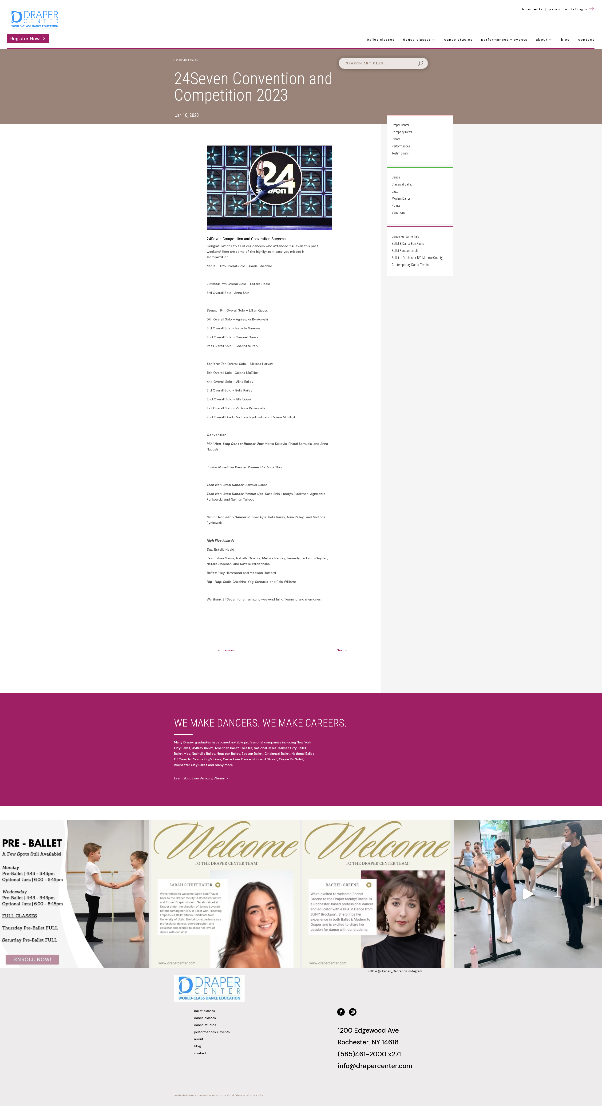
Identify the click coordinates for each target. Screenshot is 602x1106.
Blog (565, 40)
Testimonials (400, 153)
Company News (402, 132)
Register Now (25, 39)
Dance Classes (417, 40)
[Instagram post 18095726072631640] (528, 894)
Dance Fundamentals (405, 236)
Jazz (395, 191)
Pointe (396, 205)
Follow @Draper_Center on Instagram (395, 971)
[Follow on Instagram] (352, 1012)
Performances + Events (504, 40)
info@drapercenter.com (375, 1066)
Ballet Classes (381, 40)
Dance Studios (458, 40)
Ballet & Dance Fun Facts (408, 243)
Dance (396, 177)
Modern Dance (401, 198)
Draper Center (400, 125)
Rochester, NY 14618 (368, 1042)
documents (532, 9)
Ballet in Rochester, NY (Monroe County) (418, 258)
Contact (586, 40)
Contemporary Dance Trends (410, 265)
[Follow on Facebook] (341, 1012)
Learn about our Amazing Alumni (199, 778)
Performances (401, 146)
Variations (398, 212)
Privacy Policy (256, 1095)
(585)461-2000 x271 (369, 1054)
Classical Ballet (402, 184)
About (542, 40)
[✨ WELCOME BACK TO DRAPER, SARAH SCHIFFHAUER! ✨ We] (225, 894)
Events (396, 139)
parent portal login (572, 9)
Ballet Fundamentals (405, 251)
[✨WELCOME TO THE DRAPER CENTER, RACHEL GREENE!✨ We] (376, 894)
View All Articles (187, 60)
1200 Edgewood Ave (368, 1030)
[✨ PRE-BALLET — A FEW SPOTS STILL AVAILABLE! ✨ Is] (74, 894)
